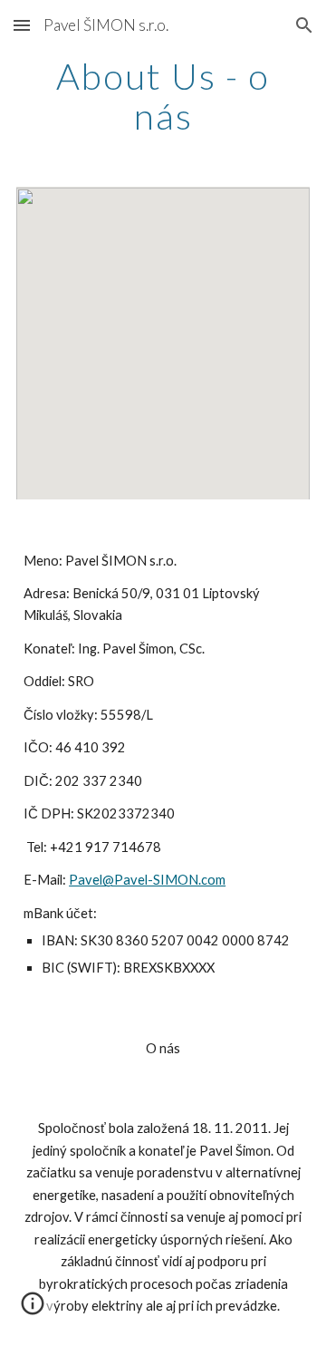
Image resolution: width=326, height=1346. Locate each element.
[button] (21, 25)
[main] (163, 96)
